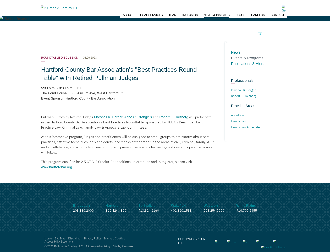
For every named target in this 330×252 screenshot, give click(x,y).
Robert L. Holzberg (173, 117)
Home (48, 238)
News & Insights (217, 15)
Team (173, 15)
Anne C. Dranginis (138, 117)
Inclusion (190, 15)
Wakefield (178, 205)
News (235, 52)
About (128, 15)
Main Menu (154, 4)
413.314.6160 (148, 210)
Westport (211, 205)
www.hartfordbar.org (56, 167)
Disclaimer (74, 238)
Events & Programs (247, 58)
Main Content (152, 4)
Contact (277, 15)
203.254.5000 (214, 210)
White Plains (246, 205)
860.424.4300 (116, 210)
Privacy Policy (92, 238)
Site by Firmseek (123, 246)
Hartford (112, 205)
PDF (265, 34)
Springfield (147, 205)
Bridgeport (81, 205)
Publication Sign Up (191, 241)
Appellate (237, 115)
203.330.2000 (83, 210)
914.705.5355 (246, 210)
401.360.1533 (181, 210)
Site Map (60, 238)
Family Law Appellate (245, 127)
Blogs (240, 15)
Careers (258, 15)
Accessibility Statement (59, 241)
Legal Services (151, 15)
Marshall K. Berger (108, 117)
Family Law (238, 121)
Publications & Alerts (248, 64)
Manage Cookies (114, 238)
